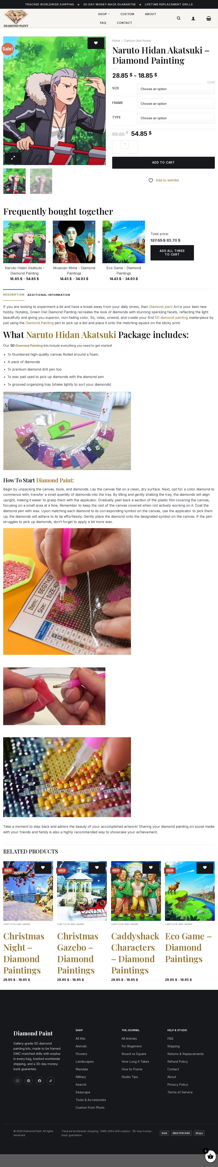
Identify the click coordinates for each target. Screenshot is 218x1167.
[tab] (13, 294)
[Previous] (10, 101)
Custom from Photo (90, 1107)
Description (13, 294)
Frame (117, 103)
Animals (81, 1046)
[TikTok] (51, 1081)
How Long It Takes (135, 1061)
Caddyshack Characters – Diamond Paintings (135, 953)
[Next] (98, 101)
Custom (127, 14)
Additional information (48, 294)
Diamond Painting (40, 323)
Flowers (81, 1054)
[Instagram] (17, 1081)
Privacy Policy (177, 1084)
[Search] (179, 18)
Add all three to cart (172, 252)
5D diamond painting (171, 317)
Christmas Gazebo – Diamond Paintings (77, 953)
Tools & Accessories (91, 1100)
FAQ (103, 22)
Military (81, 1077)
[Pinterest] (28, 1081)
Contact (124, 22)
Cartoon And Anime (137, 40)
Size (115, 88)
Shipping (173, 1046)
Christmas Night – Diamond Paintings (23, 953)
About (150, 14)
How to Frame (132, 1069)
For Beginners (132, 1046)
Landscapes (85, 1061)
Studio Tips (130, 1077)
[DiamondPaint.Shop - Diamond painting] (45, 18)
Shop (102, 14)
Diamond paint (160, 307)
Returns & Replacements (185, 1054)
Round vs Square (134, 1054)
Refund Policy (177, 1061)
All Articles (129, 1038)
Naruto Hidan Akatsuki (71, 334)
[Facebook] (40, 1081)
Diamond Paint (54, 480)
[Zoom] (13, 158)
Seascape (83, 1092)
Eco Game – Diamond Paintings (188, 947)
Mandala (82, 1069)
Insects (81, 1084)
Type (116, 117)
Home (116, 40)
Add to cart (163, 162)
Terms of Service (180, 1092)
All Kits (80, 1038)
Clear (211, 82)
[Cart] (209, 18)
